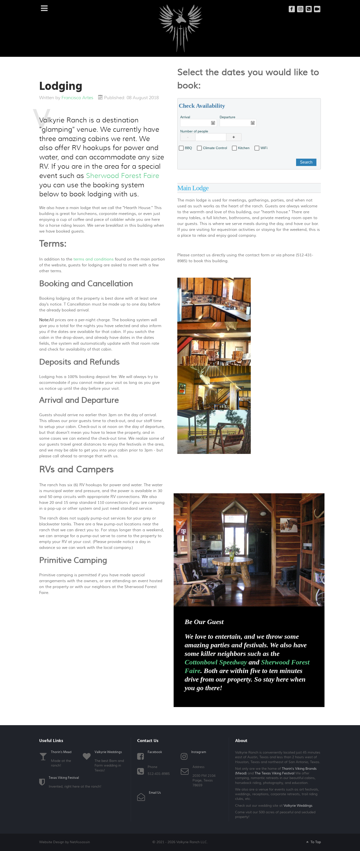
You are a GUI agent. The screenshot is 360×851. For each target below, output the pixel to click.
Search (306, 162)
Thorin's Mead (61, 752)
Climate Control (215, 148)
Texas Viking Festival (64, 778)
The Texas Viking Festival (274, 773)
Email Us (155, 792)
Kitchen (244, 148)
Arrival (185, 117)
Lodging (60, 86)
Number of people (194, 131)
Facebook (155, 752)
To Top (315, 842)
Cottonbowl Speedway (216, 662)
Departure (227, 117)
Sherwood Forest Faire (122, 175)
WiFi (264, 148)
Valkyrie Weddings (108, 752)
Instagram (198, 752)
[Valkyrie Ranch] (180, 28)
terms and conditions (94, 259)
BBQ (188, 148)
